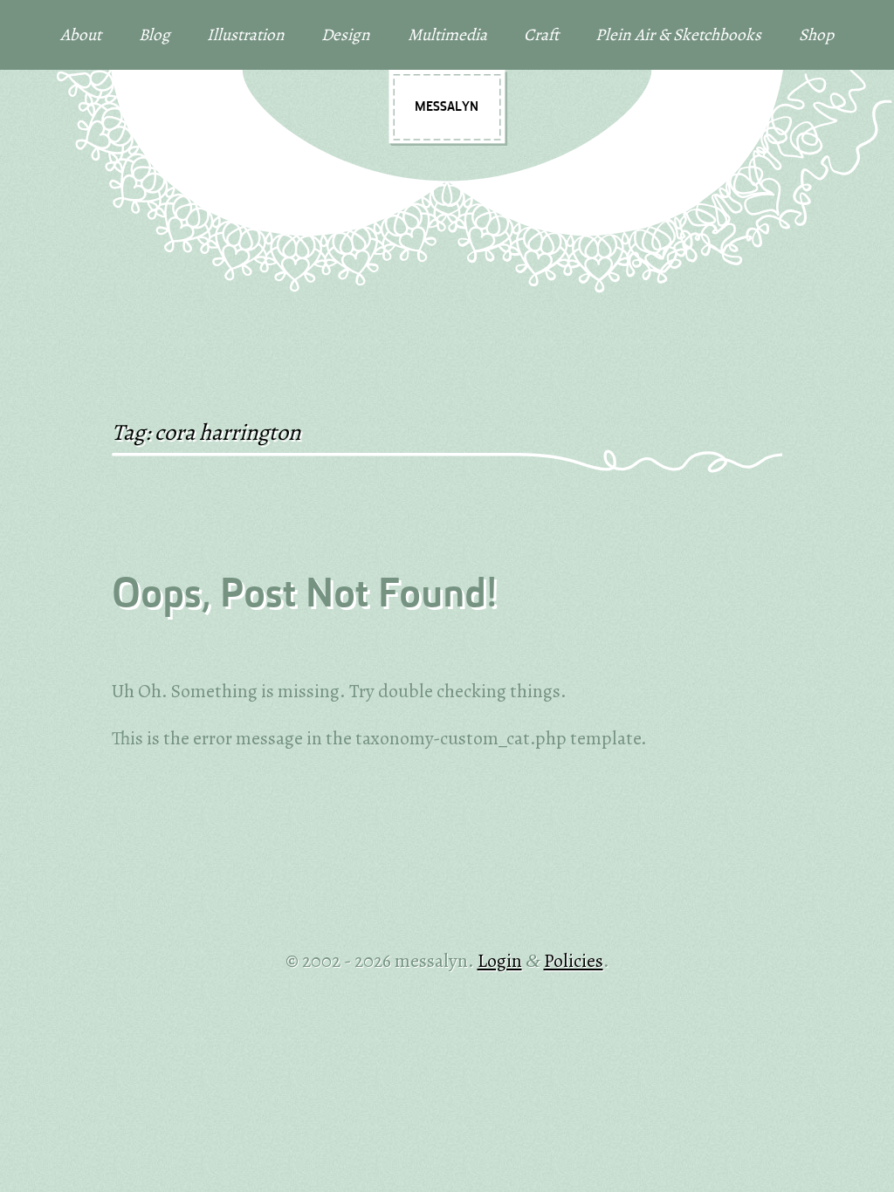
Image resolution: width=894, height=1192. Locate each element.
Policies (573, 960)
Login (500, 960)
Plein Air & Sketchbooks (678, 34)
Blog (154, 34)
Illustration (246, 34)
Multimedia (447, 34)
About (80, 34)
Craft (541, 34)
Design (345, 34)
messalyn (446, 107)
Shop (816, 34)
